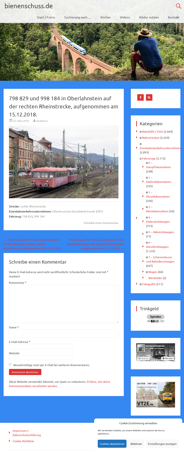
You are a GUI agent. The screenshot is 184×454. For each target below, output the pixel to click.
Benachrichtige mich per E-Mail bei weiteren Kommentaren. (51, 365)
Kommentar (17, 282)
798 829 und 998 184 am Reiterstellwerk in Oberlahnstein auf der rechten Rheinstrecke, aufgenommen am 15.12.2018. (32, 244)
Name (14, 327)
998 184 (39, 216)
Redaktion (42, 120)
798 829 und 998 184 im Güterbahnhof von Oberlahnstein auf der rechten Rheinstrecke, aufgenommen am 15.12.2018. (95, 244)
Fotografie (149, 284)
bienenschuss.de (28, 6)
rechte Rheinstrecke (33, 206)
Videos (125, 17)
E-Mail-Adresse (19, 341)
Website (14, 353)
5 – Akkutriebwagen (161, 232)
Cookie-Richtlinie (23, 441)
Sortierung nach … (77, 17)
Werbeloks (155, 278)
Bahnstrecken (151, 137)
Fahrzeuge (149, 158)
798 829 (27, 216)
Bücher (105, 17)
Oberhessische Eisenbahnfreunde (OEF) (77, 211)
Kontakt (174, 17)
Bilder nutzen (149, 17)
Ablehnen (136, 443)
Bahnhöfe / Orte (152, 131)
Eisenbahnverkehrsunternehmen (161, 148)
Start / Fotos (46, 17)
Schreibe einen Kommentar (100, 222)
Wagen (152, 271)
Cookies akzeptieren (112, 443)
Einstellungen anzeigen (162, 443)
